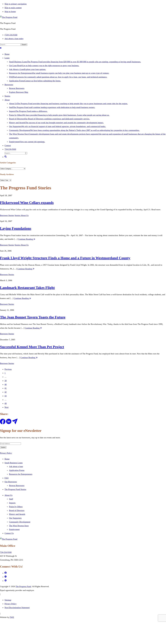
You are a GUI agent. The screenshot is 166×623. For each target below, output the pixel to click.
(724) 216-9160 (11, 35)
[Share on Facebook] (2, 423)
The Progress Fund (23, 586)
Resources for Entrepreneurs (20, 474)
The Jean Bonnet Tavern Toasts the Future (32, 317)
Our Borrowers (11, 482)
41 (6, 388)
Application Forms (16, 470)
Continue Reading (25, 239)
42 (6, 392)
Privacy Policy (6, 453)
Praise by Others (16, 506)
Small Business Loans (14, 463)
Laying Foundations (15, 228)
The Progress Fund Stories (15, 489)
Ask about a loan (16, 466)
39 (6, 381)
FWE (12, 617)
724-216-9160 (6, 552)
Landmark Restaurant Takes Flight (27, 288)
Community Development (19, 522)
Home (7, 459)
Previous (8, 369)
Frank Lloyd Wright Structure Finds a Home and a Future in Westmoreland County (65, 258)
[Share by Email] (15, 423)
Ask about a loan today (14, 38)
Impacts (12, 503)
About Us (8, 495)
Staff (11, 499)
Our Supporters (15, 518)
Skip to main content (13, 8)
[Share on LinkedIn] (8, 423)
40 (6, 384)
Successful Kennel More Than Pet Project (32, 347)
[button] (0, 48)
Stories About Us (22, 215)
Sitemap (8, 600)
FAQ (6, 478)
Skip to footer (10, 11)
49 (6, 403)
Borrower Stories (7, 215)
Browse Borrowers (16, 485)
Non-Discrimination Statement (17, 607)
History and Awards (17, 514)
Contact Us (9, 533)
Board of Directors (16, 510)
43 (6, 396)
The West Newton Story (19, 526)
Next (6, 407)
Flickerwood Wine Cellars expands (27, 203)
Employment (14, 529)
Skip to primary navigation (16, 4)
